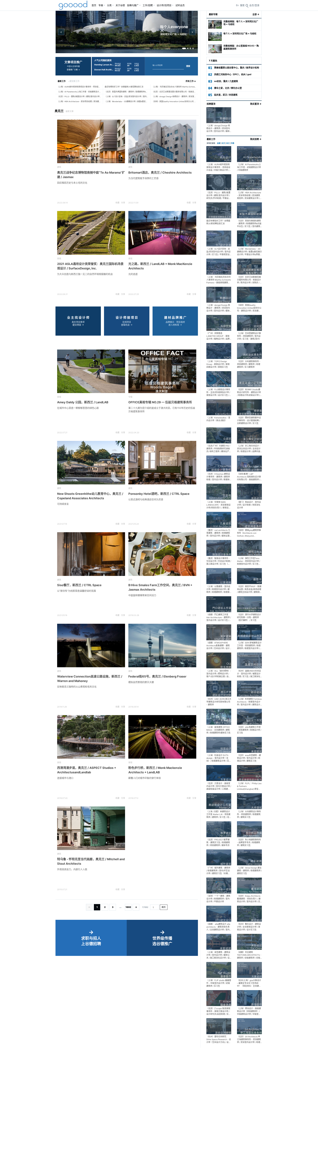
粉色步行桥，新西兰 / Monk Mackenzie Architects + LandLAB (155, 770)
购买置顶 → (255, 103)
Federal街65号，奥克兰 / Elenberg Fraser (157, 676)
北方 (223, 143)
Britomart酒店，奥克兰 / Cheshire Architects (160, 172)
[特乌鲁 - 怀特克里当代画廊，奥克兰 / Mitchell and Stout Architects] (91, 828)
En (237, 5)
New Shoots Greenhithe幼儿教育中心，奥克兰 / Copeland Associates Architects (90, 496)
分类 (109, 5)
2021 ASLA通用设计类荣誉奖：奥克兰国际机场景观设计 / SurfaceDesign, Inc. (90, 266)
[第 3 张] (190, 48)
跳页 (164, 907)
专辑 (100, 5)
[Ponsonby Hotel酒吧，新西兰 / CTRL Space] (162, 462)
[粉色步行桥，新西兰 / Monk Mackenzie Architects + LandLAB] (162, 737)
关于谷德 (120, 5)
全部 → (255, 14)
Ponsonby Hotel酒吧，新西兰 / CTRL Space (158, 493)
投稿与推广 (133, 5)
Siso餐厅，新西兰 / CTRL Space (79, 585)
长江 (228, 143)
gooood (73, 5)
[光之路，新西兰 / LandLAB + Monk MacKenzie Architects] (162, 233)
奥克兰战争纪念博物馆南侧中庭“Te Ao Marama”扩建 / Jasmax (91, 175)
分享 (123, 202)
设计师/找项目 (164, 5)
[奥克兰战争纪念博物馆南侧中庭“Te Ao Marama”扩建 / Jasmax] (91, 141)
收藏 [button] (117, 202)
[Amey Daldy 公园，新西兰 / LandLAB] (91, 371)
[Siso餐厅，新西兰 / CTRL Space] (91, 554)
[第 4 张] (193, 48)
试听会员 (180, 5)
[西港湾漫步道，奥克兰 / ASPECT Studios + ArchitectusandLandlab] (91, 737)
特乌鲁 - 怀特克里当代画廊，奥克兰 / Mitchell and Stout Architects (91, 861)
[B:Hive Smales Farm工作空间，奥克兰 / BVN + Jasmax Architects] (162, 554)
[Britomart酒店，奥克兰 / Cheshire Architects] (162, 141)
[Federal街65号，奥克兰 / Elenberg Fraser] (162, 645)
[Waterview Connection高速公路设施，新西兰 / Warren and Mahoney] (91, 645)
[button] (254, 5)
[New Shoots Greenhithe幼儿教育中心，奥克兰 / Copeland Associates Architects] (91, 462)
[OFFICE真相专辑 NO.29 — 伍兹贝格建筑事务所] (162, 371)
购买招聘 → (255, 139)
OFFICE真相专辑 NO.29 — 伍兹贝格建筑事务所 (160, 402)
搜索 (188, 66)
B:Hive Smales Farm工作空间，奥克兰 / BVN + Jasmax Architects (160, 587)
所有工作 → (191, 81)
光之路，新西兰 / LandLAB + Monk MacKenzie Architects (160, 266)
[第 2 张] (187, 48)
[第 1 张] (184, 48)
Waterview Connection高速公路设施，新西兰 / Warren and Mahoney (89, 679)
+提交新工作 (74, 81)
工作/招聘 (148, 5)
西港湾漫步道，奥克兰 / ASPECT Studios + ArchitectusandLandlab (86, 770)
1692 (128, 907)
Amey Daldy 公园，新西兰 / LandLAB (82, 402)
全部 (218, 143)
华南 (232, 143)
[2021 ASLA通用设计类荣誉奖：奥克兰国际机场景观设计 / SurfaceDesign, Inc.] (91, 233)
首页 (94, 5)
